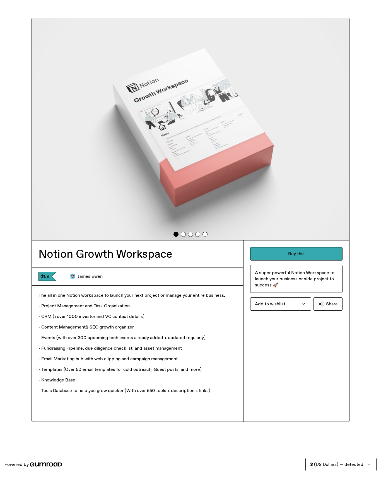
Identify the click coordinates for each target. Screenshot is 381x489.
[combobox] (280, 304)
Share (332, 303)
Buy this (296, 253)
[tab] (176, 234)
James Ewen (90, 276)
